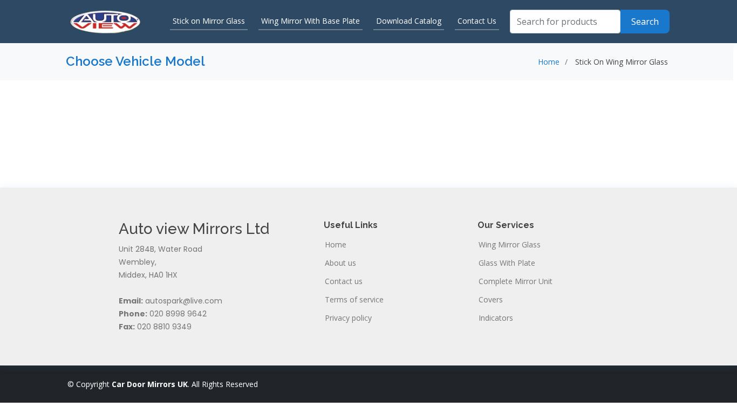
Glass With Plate (507, 263)
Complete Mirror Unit (515, 281)
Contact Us (477, 21)
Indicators (496, 318)
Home (548, 62)
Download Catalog (408, 21)
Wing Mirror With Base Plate (310, 21)
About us (340, 263)
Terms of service (354, 299)
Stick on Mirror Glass (209, 21)
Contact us (344, 281)
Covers (491, 299)
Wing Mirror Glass (510, 245)
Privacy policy (348, 318)
